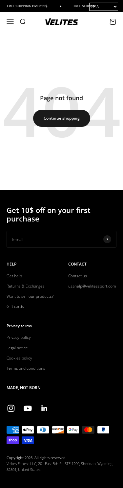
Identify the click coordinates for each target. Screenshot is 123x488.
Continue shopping (62, 118)
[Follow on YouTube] (27, 408)
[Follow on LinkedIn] (44, 408)
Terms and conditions (26, 368)
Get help (14, 276)
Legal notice (17, 348)
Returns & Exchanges (26, 286)
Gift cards (15, 306)
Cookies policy (19, 358)
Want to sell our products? (30, 296)
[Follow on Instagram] (11, 408)
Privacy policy (19, 337)
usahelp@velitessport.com (92, 286)
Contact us (77, 276)
